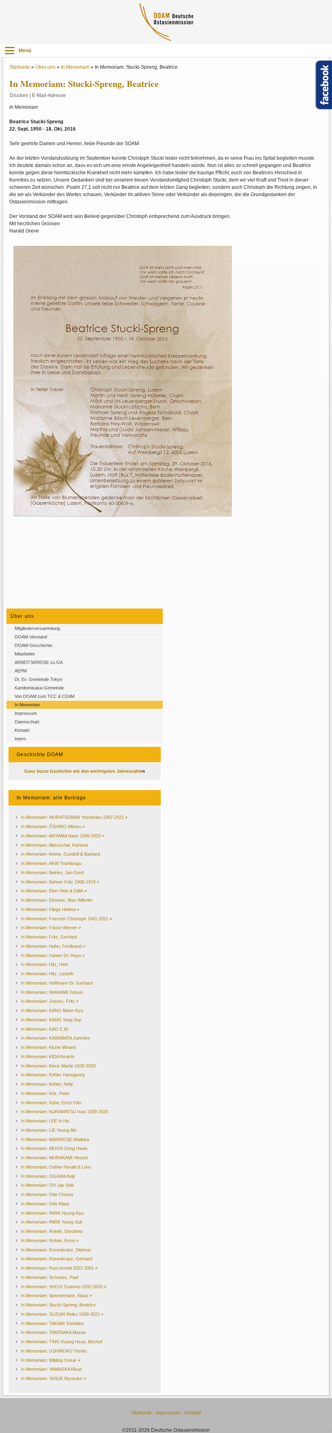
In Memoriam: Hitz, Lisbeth (47, 973)
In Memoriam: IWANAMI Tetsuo (52, 992)
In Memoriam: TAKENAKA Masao (53, 1332)
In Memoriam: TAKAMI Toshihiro (52, 1323)
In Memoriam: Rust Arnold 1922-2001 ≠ (59, 1268)
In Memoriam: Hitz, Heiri (44, 964)
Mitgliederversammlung (37, 628)
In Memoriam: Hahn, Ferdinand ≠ (53, 946)
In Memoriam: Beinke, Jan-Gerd (52, 872)
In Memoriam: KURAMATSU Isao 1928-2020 (64, 1111)
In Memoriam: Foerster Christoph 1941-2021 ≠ (66, 918)
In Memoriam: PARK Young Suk (52, 1222)
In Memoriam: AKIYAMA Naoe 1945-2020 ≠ (62, 835)
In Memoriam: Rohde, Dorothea (52, 1231)
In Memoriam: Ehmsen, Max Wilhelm (56, 900)
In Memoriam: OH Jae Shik (47, 1185)
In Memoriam (75, 67)
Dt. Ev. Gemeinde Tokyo (38, 679)
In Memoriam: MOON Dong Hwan (54, 1148)
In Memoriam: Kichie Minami (48, 1047)
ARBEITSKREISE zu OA (39, 662)
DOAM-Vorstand (31, 636)
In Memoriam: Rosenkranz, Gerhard (56, 1258)
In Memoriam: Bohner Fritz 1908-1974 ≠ (60, 881)
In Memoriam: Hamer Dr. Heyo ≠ (53, 955)
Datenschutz (27, 721)
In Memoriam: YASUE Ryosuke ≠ (53, 1378)
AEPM (21, 670)
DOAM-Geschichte (33, 645)
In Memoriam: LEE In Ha (45, 1120)
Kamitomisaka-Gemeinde (39, 687)
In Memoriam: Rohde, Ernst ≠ (50, 1240)
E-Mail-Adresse (49, 95)
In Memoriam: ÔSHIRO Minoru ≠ (53, 826)
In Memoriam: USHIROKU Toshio (54, 1350)
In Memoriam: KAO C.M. (45, 1029)
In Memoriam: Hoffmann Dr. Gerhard (57, 983)
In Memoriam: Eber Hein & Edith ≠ (54, 890)
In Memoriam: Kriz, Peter (45, 1093)
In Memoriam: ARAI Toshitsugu (51, 863)
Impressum (26, 713)
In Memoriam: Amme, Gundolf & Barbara (60, 854)
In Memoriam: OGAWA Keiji (47, 1176)
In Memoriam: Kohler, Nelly (47, 1084)
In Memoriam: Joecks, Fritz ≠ (50, 1001)
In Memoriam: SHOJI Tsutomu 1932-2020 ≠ (63, 1286)
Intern (20, 738)
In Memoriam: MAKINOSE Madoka (55, 1139)
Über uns (45, 67)
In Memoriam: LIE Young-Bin (49, 1130)
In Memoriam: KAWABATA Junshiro (55, 1038)
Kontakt (22, 730)
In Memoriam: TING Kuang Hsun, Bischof (61, 1341)
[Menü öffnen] (10, 50)
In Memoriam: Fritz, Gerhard (49, 936)
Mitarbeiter (25, 653)
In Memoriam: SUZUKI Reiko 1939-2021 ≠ (62, 1314)
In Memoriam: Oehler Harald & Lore (56, 1167)
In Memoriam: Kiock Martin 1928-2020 (58, 1065)
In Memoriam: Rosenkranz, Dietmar (56, 1249)
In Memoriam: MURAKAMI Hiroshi (54, 1157)
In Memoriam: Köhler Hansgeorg (53, 1074)
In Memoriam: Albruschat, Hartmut (54, 845)
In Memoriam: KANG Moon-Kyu (52, 1010)
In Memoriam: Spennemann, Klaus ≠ (56, 1295)
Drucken (19, 95)
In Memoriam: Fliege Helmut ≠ (50, 909)
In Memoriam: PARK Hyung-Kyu (52, 1213)
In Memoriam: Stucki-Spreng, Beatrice (58, 1304)
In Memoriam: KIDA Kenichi (47, 1056)
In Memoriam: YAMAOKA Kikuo (51, 1369)
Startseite (19, 67)
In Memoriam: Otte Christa (47, 1194)
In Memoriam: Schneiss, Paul (49, 1277)
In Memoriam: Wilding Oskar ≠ (50, 1360)
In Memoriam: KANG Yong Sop (51, 1019)
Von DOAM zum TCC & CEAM (44, 696)
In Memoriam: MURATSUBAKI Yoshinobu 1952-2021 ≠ (74, 817)
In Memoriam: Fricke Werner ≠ (51, 927)
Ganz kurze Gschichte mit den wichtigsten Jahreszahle (83, 771)
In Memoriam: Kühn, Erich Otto (51, 1102)
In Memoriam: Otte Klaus (45, 1203)
